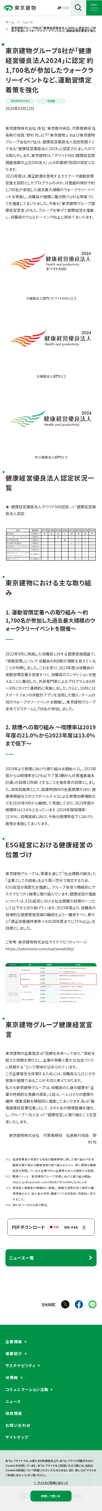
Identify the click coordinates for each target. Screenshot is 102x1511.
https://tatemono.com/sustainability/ (39, 948)
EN (66, 7)
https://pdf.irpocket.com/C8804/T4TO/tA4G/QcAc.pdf (49, 1182)
